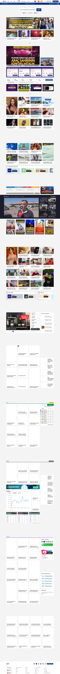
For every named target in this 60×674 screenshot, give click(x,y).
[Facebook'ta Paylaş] (46, 594)
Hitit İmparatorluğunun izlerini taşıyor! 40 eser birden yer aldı (50, 379)
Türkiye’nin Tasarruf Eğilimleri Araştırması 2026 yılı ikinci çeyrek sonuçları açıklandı (24, 625)
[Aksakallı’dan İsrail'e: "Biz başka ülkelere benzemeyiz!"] (11, 283)
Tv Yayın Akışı (43, 555)
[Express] (40, 1)
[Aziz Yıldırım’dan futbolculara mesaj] (23, 418)
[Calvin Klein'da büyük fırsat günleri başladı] (24, 261)
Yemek (17, 671)
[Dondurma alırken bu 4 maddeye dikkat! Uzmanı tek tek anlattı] (34, 360)
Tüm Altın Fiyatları (34, 329)
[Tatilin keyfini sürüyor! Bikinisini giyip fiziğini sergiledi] (34, 552)
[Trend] (35, 1)
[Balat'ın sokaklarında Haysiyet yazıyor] (48, 630)
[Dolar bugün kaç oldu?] (23, 382)
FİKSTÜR (50, 404)
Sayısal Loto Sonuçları (48, 578)
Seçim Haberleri (27, 672)
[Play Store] (9, 668)
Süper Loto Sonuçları (48, 581)
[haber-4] (39, 226)
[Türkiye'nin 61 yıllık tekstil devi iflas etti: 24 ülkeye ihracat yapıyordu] (34, 477)
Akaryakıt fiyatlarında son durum (23, 647)
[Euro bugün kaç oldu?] (23, 371)
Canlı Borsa (51, 461)
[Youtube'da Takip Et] (50, 541)
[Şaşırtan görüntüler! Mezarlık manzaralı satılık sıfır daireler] (32, 65)
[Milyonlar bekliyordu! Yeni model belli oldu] (44, 496)
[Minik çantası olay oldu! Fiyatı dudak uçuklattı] (11, 547)
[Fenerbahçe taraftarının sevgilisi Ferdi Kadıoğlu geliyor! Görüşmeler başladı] (23, 429)
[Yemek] (38, 1)
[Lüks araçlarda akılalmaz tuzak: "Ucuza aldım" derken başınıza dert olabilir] (20, 65)
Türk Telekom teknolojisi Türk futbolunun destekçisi (11, 647)
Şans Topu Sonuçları (48, 583)
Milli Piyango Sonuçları (48, 576)
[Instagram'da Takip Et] (46, 541)
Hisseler (36, 671)
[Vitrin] (37, 1)
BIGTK (7, 519)
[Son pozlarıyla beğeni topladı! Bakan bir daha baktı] (11, 256)
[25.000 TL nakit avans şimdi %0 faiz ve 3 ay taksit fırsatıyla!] (15, 65)
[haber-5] (49, 226)
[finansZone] (47, 190)
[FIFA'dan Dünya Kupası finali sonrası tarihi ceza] (19, 65)
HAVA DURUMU (27, 3)
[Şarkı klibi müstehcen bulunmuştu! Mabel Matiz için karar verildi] (34, 65)
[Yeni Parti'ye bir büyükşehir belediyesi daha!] (34, 349)
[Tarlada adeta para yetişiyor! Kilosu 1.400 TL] (11, 382)
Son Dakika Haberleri (18, 667)
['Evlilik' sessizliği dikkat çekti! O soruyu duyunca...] (11, 563)
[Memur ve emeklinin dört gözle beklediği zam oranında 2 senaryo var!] (44, 490)
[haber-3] (30, 226)
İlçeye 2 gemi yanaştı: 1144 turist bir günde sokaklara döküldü (50, 367)
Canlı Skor (51, 402)
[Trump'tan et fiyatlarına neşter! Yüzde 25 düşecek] (25, 65)
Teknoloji (26, 667)
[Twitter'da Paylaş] (48, 594)
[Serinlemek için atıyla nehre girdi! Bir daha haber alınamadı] (36, 100)
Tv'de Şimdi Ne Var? (44, 557)
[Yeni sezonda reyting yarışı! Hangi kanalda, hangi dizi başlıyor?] (11, 574)
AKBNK (30, 519)
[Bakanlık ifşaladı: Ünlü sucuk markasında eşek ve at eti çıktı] (26, 65)
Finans (16, 670)
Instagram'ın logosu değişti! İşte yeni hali (35, 647)
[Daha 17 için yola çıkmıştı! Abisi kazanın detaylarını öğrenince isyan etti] (34, 569)
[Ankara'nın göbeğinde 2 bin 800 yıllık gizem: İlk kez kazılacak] (44, 373)
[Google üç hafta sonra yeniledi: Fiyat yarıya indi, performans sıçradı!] (48, 641)
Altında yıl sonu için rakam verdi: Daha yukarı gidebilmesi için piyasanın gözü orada (50, 503)
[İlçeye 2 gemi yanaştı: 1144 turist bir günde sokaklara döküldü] (44, 366)
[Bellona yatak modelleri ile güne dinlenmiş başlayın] (11, 619)
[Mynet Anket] (42, 1)
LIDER (19, 520)
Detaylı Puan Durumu (50, 424)
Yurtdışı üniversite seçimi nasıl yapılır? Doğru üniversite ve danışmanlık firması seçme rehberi (12, 636)
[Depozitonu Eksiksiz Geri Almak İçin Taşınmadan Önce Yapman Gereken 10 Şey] (24, 272)
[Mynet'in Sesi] (11, 87)
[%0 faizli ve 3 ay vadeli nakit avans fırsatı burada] (48, 111)
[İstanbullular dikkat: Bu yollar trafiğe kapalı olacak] (11, 157)
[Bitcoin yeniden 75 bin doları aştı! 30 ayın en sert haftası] (36, 504)
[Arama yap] (45, 1)
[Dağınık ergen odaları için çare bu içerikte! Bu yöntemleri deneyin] (48, 250)
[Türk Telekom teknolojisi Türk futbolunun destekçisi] (11, 641)
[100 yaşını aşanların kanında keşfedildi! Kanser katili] (36, 272)
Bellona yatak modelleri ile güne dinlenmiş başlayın (11, 625)
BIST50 (12, 490)
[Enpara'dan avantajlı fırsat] (23, 65)
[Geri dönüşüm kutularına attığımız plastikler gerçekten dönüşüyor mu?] (23, 349)
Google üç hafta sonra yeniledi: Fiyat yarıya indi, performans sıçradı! (47, 647)
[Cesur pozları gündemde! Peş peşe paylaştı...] (11, 591)
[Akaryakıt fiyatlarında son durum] (23, 641)
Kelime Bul (45, 668)
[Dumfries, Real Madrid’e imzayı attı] (11, 440)
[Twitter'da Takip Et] (44, 541)
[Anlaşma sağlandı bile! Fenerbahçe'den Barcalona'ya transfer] (30, 65)
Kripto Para (36, 672)
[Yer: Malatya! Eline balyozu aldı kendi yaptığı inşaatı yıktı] (39, 65)
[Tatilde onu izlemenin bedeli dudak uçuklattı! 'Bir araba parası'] (29, 65)
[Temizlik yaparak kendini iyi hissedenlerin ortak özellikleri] (24, 146)
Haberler (17, 668)
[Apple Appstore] (9, 670)
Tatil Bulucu (45, 671)
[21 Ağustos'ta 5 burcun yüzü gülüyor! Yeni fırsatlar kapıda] (11, 146)
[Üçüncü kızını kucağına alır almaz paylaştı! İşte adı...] (23, 563)
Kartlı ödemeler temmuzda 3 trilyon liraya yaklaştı (24, 636)
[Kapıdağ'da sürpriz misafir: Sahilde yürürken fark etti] (44, 360)
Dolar (21, 490)
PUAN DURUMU (44, 404)
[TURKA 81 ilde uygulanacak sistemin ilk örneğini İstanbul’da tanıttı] (11, 65)
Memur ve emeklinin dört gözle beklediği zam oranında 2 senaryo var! (50, 490)
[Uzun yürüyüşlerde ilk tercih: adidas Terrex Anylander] (24, 283)
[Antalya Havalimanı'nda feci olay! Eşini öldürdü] (11, 371)
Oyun (45, 667)
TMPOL (8, 520)
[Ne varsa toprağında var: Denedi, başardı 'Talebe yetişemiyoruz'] (48, 619)
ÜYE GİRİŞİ (49, 1)
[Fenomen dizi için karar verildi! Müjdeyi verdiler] (48, 278)
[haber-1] (10, 226)
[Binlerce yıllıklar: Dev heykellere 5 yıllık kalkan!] (44, 385)
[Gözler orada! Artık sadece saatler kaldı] (11, 471)
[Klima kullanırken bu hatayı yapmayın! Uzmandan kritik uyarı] (24, 157)
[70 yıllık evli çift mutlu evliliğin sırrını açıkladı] (48, 261)
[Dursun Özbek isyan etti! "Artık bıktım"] (33, 65)
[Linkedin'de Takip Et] (48, 541)
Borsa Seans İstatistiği (37, 667)
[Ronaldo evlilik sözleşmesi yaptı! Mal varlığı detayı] (34, 585)
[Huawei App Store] (9, 673)
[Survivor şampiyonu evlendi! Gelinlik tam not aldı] (23, 541)
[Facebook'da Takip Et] (42, 541)
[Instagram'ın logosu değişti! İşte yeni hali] (36, 641)
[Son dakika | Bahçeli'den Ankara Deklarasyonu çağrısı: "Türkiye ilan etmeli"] (35, 65)
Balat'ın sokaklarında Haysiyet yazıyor (46, 636)
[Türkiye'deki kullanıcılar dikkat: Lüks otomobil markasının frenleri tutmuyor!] (44, 477)
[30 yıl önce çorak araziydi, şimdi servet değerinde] (36, 283)
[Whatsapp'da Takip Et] (52, 541)
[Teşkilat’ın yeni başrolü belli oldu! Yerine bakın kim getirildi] (34, 376)
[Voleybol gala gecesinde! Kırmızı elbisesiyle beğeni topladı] (23, 596)
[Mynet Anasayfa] (4, 1)
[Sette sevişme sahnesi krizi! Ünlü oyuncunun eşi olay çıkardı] (34, 596)
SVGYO (19, 519)
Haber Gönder (50, 663)
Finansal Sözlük (37, 670)
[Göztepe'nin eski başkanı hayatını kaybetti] (34, 435)
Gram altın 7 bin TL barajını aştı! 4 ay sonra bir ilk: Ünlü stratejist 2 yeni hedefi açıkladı (50, 485)
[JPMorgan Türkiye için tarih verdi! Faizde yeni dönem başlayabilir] (21, 65)
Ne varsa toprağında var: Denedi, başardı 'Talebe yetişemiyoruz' (47, 625)
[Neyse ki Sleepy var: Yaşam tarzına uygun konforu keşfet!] (22, 65)
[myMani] (18, 1)
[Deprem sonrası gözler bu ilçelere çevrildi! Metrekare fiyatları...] (36, 261)
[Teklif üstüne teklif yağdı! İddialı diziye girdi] (11, 106)
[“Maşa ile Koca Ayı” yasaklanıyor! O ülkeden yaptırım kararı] (24, 111)
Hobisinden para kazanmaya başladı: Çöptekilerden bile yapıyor (35, 636)
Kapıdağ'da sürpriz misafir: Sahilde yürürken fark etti (50, 360)
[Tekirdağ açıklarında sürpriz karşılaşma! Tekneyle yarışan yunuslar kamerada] (48, 152)
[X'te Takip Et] (36, 663)
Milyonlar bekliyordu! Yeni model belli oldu (50, 496)
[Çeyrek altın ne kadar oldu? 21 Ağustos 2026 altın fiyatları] (24, 250)
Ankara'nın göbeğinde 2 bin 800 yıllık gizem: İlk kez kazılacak (50, 373)
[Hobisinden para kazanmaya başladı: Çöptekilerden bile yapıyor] (36, 630)
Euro (25, 490)
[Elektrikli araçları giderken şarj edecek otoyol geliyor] (36, 111)
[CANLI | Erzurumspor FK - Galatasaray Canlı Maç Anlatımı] (34, 407)
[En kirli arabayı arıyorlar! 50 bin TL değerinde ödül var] (36, 250)
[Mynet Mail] (58, 4)
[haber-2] (20, 226)
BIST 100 (9, 492)
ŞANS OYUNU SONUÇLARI (45, 573)
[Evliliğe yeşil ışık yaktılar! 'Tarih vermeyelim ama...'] (36, 146)
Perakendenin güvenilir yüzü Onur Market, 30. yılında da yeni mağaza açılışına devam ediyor (35, 625)
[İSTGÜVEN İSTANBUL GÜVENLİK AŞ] (24, 100)
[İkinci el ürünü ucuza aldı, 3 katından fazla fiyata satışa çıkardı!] (16, 65)
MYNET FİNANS (11, 82)
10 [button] (27, 331)
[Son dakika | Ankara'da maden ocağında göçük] (12, 65)
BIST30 (17, 490)
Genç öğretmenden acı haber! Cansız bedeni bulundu (14, 3)
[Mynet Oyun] (24, 87)
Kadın (16, 672)
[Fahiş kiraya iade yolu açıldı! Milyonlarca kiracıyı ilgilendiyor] (36, 493)
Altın (29, 490)
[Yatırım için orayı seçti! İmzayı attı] (11, 354)
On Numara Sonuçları (48, 586)
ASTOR (30, 520)
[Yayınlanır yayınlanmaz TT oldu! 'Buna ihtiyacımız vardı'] (11, 272)
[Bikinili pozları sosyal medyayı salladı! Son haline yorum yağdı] (34, 541)
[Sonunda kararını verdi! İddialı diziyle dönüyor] (23, 552)
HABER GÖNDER (52, 3)
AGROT (19, 516)
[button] (1, 1)
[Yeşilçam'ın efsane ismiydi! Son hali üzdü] (38, 65)
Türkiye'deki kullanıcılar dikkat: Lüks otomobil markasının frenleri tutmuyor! (49, 479)
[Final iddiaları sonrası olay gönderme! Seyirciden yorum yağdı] (23, 574)
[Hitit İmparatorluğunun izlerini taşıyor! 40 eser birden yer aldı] (44, 379)
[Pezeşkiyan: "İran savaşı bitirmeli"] (24, 65)
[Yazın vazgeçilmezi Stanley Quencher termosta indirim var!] (23, 360)
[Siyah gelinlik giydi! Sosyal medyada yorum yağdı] (23, 585)
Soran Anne (45, 670)
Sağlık (26, 668)
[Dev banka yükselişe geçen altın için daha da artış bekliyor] (17, 65)
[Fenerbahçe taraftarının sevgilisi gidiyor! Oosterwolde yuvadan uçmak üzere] (7, 65)
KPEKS (7, 516)
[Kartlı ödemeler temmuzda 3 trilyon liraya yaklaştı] (23, 630)
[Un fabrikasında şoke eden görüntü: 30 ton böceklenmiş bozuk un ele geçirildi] (23, 55)
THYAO (30, 516)
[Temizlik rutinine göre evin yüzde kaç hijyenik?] (48, 100)
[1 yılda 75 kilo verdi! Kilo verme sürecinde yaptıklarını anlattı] (27, 65)
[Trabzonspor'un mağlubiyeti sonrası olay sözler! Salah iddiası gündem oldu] (36, 65)
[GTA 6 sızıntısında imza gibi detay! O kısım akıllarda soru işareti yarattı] (36, 157)
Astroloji (26, 670)
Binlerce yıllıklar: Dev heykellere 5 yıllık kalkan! (50, 384)
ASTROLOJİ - (37, 86)
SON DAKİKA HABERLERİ (4, 3)
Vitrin (26, 671)
